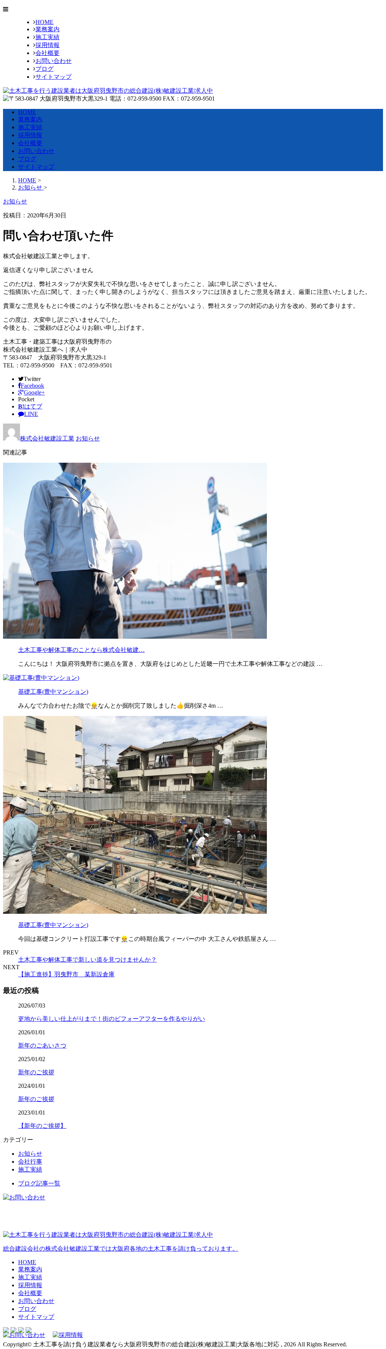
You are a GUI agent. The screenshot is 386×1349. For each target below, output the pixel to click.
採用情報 (47, 45)
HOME (44, 22)
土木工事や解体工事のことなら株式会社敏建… (81, 650)
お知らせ (88, 438)
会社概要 (47, 53)
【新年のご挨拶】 (42, 1126)
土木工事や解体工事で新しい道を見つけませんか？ (87, 959)
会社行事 (30, 1161)
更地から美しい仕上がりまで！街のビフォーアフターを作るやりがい (111, 1019)
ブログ (44, 69)
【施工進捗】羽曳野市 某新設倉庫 (66, 974)
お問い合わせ (53, 61)
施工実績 (47, 37)
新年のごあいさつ (42, 1045)
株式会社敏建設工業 (47, 438)
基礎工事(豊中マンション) (53, 691)
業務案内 (47, 29)
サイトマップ (53, 76)
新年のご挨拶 (36, 1072)
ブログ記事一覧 (39, 1183)
